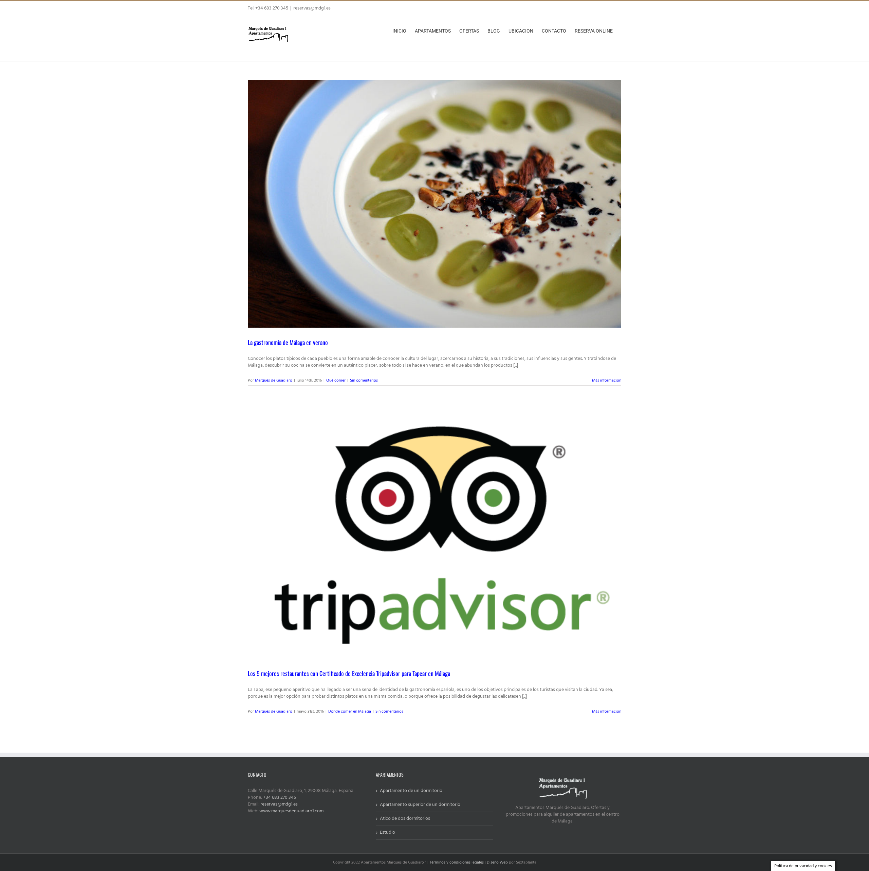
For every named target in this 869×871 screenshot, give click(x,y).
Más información (606, 380)
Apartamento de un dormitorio (411, 791)
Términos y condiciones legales (456, 862)
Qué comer (336, 380)
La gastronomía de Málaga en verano (288, 342)
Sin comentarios (364, 380)
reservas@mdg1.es (312, 8)
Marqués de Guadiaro (273, 380)
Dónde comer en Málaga (349, 711)
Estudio (387, 832)
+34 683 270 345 (279, 797)
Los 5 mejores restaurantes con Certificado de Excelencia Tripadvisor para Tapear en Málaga (349, 673)
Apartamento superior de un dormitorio (420, 804)
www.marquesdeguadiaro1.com (291, 811)
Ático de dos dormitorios (405, 818)
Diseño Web (497, 862)
